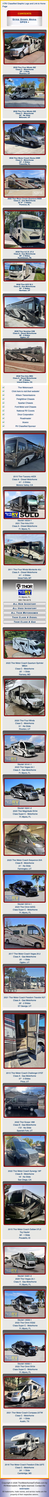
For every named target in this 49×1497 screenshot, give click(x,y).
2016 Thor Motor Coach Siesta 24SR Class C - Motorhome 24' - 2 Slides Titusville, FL (24, 161)
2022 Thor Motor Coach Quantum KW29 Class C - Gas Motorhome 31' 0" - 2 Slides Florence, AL (25, 201)
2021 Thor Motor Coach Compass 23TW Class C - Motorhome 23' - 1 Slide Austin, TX (25, 1417)
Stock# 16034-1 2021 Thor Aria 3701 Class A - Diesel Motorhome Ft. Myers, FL (24, 524)
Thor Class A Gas (25, 621)
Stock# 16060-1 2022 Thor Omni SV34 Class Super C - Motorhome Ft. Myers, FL (25, 1368)
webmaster (24, 1488)
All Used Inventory (25, 608)
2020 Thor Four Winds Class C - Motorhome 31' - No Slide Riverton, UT (25, 724)
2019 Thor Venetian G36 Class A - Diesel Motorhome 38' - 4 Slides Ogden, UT (24, 334)
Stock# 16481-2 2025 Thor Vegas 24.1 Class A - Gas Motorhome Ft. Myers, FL (25, 1280)
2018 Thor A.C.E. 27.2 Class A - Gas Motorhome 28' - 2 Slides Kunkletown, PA (24, 255)
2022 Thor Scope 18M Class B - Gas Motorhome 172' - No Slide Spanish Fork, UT (24, 1126)
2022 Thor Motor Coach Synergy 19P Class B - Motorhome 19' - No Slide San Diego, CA (24, 1175)
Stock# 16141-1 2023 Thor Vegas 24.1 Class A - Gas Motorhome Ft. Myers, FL (24, 768)
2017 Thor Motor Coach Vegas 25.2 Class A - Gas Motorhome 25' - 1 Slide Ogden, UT (24, 958)
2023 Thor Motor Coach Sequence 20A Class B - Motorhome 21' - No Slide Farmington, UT (24, 864)
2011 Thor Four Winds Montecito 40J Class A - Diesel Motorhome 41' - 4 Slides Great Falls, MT (24, 573)
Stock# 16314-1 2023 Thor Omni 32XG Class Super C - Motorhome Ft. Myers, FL (25, 908)
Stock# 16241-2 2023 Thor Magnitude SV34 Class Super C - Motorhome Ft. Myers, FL (25, 812)
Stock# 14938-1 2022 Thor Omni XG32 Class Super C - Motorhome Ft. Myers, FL (25, 1324)
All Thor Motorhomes (24, 612)
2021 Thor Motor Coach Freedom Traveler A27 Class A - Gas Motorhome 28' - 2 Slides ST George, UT (24, 1001)
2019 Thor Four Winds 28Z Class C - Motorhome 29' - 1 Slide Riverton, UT (24, 70)
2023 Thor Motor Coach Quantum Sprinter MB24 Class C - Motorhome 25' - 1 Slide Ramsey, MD (24, 669)
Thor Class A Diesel (24, 617)
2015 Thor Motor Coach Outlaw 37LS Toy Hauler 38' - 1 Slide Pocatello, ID (24, 1233)
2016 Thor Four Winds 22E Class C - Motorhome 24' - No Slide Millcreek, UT (24, 114)
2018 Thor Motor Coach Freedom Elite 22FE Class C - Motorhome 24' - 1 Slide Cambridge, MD (24, 1469)
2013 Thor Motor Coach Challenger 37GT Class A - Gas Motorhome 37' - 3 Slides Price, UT (24, 1077)
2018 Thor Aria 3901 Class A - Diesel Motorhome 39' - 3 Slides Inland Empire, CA (24, 379)
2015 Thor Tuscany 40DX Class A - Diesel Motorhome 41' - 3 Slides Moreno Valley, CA (24, 481)
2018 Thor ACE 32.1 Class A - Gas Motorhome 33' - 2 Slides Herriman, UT (24, 287)
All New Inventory (24, 603)
